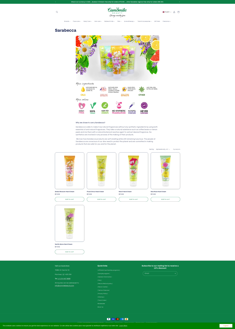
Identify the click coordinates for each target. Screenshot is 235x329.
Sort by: (151, 149)
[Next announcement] (180, 2)
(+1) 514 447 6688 (64, 279)
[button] (57, 12)
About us (100, 307)
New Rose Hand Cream (158, 191)
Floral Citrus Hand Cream (95, 191)
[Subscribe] (175, 273)
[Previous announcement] (55, 2)
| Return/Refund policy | (105, 283)
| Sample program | (103, 273)
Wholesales (101, 303)
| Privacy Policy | (102, 293)
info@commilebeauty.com (64, 285)
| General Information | (104, 277)
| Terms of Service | (103, 290)
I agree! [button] (225, 325)
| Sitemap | (100, 297)
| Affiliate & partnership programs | (108, 270)
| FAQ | (99, 280)
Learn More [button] (123, 325)
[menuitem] (67, 21)
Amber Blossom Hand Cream (64, 191)
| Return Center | (102, 287)
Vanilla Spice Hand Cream (63, 244)
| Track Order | (102, 300)
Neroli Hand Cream (125, 191)
